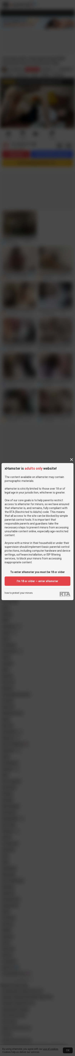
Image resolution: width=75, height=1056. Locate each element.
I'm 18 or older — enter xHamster (37, 581)
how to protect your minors (19, 593)
